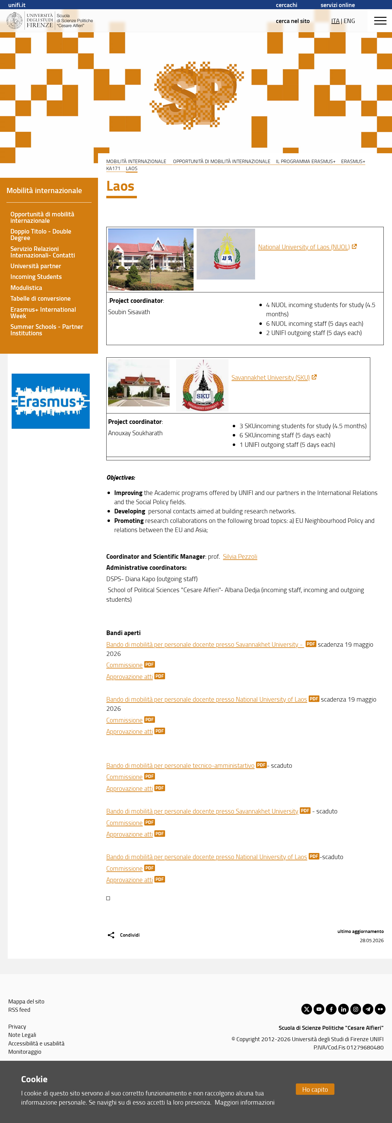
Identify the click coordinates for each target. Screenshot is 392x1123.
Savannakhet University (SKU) (271, 377)
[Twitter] (306, 1009)
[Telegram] (368, 1009)
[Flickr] (380, 1009)
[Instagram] (355, 1009)
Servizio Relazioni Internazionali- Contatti (42, 252)
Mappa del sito (26, 1001)
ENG (349, 20)
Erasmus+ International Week (43, 312)
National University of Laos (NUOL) (304, 246)
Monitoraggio (24, 1051)
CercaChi (286, 4)
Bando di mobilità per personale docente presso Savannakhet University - (205, 644)
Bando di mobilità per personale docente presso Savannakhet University (202, 810)
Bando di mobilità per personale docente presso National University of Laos (206, 699)
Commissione (124, 664)
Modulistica (26, 287)
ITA (335, 20)
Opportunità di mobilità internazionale (221, 161)
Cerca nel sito (293, 20)
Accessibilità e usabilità (36, 1043)
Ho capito (315, 1089)
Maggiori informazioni (245, 1102)
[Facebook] (331, 1009)
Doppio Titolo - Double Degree (40, 234)
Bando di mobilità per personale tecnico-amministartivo (180, 765)
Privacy (17, 1026)
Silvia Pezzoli (240, 556)
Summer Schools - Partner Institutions (46, 329)
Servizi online (338, 4)
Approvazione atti (129, 676)
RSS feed (19, 1009)
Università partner (35, 265)
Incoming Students (36, 276)
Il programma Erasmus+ (306, 161)
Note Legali (22, 1034)
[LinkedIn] (343, 1009)
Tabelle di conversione (40, 298)
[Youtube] (319, 1009)
